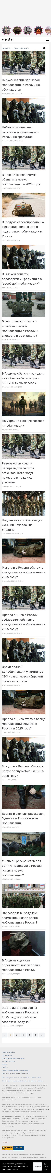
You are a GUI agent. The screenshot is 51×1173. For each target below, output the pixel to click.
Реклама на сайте (8, 1061)
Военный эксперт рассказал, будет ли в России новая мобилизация (23, 818)
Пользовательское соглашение (13, 1058)
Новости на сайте (8, 1052)
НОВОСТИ (6, 48)
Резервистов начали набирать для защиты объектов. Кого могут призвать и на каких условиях (18, 473)
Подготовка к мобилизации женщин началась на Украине (22, 524)
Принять (37, 1166)
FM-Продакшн (7, 1055)
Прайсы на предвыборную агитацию (15, 1070)
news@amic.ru (43, 1109)
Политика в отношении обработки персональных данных (22, 1081)
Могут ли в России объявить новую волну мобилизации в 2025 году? (23, 771)
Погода (4, 1064)
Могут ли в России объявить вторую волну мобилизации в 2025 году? (23, 572)
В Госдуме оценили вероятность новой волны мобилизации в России (21, 965)
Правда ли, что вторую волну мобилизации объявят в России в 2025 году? (23, 723)
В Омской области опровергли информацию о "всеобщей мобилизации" (22, 278)
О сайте (5, 1067)
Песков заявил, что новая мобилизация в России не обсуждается (21, 84)
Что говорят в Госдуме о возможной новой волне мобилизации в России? (20, 917)
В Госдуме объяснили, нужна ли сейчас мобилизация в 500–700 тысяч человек (23, 378)
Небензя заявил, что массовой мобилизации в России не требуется (20, 131)
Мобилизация (21, 48)
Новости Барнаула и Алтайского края (15, 1074)
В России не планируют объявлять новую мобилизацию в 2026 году (21, 179)
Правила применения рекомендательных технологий (21, 1078)
